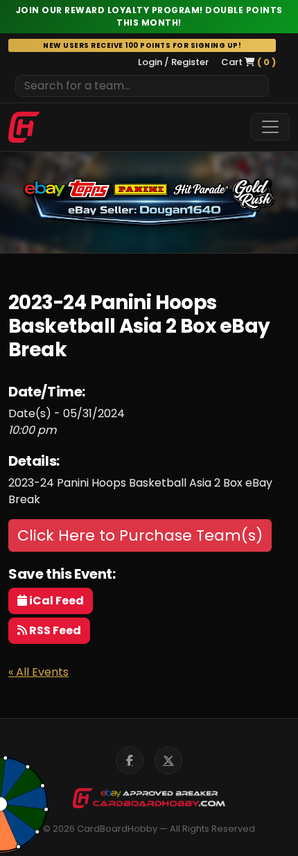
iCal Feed (55, 601)
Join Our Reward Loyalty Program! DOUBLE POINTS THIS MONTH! (149, 16)
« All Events (38, 672)
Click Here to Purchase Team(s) (140, 535)
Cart (248, 62)
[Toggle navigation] (270, 127)
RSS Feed (54, 630)
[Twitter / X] (168, 760)
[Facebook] (129, 760)
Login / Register (173, 62)
